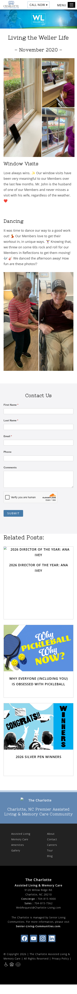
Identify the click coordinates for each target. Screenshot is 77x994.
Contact (52, 839)
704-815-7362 (43, 903)
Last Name (11, 420)
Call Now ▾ (39, 5)
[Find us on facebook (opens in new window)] (24, 938)
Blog (50, 856)
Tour (50, 850)
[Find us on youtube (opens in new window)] (33, 938)
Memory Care (19, 839)
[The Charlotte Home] (10, 5)
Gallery (15, 850)
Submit (13, 513)
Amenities (17, 845)
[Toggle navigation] (71, 5)
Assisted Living (20, 833)
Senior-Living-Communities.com (38, 926)
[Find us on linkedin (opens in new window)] (52, 938)
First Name (11, 404)
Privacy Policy (60, 958)
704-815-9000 (47, 898)
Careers (52, 845)
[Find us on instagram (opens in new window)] (42, 938)
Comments (10, 467)
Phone (7, 451)
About (51, 833)
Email (8, 436)
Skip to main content (58, 15)
